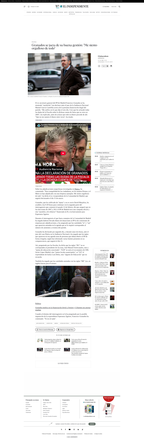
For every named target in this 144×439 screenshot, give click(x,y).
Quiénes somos (65, 410)
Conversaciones (105, 12)
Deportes (71, 12)
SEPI (44, 404)
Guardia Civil (46, 412)
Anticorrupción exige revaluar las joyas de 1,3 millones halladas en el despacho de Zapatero (52, 341)
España (34, 12)
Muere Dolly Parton (68, 1)
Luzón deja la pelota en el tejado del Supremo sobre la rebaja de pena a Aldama (52, 350)
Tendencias (78, 12)
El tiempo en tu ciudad (35, 6)
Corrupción (49, 323)
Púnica (77, 189)
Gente (66, 12)
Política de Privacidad (46, 433)
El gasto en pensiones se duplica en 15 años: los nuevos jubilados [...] (106, 173)
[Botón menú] (24, 6)
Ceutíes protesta (119, 1)
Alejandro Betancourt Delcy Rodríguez (30, 1)
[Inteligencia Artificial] (89, 413)
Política (34, 42)
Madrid (56, 323)
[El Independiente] (72, 6)
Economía (39, 12)
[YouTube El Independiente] (69, 429)
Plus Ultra (45, 406)
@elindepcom (101, 58)
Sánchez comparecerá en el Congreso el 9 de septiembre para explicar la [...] (107, 159)
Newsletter (64, 406)
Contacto (64, 402)
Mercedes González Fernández (50, 416)
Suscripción (65, 404)
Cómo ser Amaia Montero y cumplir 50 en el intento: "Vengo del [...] (107, 166)
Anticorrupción (40, 323)
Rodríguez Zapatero (47, 408)
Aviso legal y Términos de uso (59, 433)
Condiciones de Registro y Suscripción (74, 433)
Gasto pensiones (53, 1)
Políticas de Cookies (88, 433)
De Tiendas (114, 12)
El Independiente (103, 56)
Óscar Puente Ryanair (110, 1)
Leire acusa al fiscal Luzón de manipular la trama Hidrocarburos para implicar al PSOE (79, 342)
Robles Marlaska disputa (100, 1)
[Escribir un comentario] (111, 66)
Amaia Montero (18, 1)
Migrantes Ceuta (91, 1)
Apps (63, 408)
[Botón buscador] (119, 6)
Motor (98, 12)
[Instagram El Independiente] (74, 429)
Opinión (29, 12)
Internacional (47, 12)
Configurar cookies (98, 433)
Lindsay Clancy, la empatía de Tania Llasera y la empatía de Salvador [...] (107, 188)
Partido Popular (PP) (76, 323)
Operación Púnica (64, 323)
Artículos (72, 14)
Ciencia (55, 12)
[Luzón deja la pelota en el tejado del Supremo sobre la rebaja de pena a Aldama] (40, 352)
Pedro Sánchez (46, 410)
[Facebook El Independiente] (65, 429)
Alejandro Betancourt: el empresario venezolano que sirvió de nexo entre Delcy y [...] (107, 181)
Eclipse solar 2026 (47, 402)
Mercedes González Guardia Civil (80, 1)
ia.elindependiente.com (89, 416)
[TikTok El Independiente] (82, 429)
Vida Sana (92, 12)
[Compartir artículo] (99, 66)
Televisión (86, 12)
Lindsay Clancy (60, 1)
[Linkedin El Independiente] (78, 429)
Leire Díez (45, 414)
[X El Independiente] (61, 429)
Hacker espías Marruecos (44, 1)
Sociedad (60, 12)
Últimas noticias (11, 1)
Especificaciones (66, 412)
